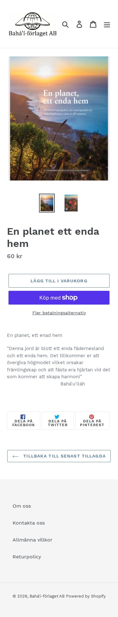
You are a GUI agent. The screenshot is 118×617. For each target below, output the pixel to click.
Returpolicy (27, 557)
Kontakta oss (29, 523)
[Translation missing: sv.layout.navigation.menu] (107, 24)
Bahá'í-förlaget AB (47, 596)
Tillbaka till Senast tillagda (64, 455)
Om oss (22, 506)
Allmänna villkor (33, 540)
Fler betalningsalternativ (59, 312)
